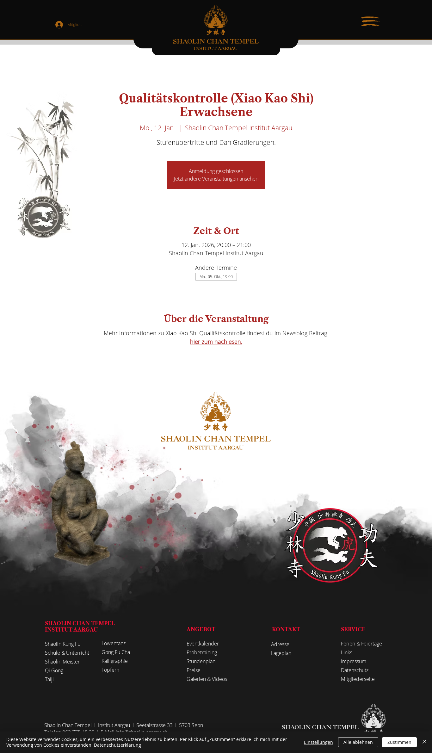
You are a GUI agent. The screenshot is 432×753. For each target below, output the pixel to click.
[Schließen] (424, 742)
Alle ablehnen (358, 742)
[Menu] (370, 21)
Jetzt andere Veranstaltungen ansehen (216, 178)
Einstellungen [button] (318, 742)
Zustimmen (399, 742)
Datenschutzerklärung (117, 745)
